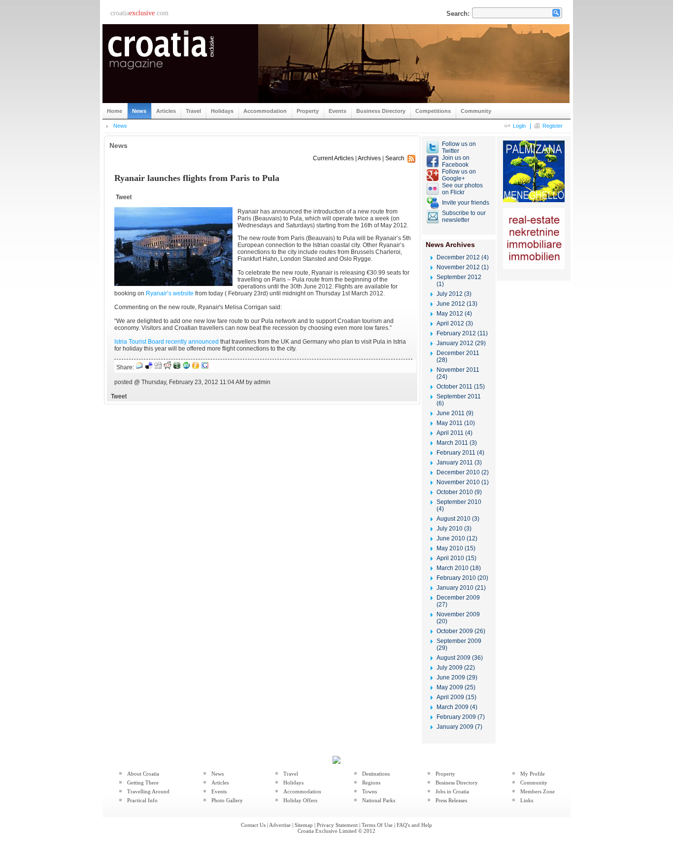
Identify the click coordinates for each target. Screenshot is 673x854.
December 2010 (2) (463, 472)
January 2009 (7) (459, 726)
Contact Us (253, 825)
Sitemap (304, 825)
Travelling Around (148, 791)
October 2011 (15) (461, 386)
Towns (369, 791)
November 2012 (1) (463, 267)
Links (526, 800)
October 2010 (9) (459, 492)
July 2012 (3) (454, 293)
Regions (371, 782)
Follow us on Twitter (459, 147)
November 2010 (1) (463, 482)
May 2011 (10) (456, 423)
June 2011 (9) (455, 413)
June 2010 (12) (457, 538)
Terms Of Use (377, 825)
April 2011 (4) (454, 432)
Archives (369, 158)
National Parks (378, 800)
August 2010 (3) (458, 518)
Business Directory (457, 782)
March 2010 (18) (459, 568)
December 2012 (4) (463, 257)
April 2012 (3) (455, 323)
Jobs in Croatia (452, 791)
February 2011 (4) (460, 452)
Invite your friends (465, 202)
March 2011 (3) (457, 442)
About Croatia (143, 774)
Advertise (280, 825)
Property (445, 774)
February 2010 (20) (462, 577)
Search (394, 158)
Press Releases (451, 800)
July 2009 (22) (456, 667)
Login (519, 126)
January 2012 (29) (461, 343)
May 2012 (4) (454, 313)
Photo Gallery (227, 800)
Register (552, 126)
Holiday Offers (300, 800)
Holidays (293, 782)
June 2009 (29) (457, 677)
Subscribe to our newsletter (464, 216)
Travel (290, 774)
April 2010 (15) (456, 558)
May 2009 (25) (456, 687)
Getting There (143, 782)
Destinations (376, 774)
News (120, 126)
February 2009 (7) (461, 716)
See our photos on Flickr (462, 189)
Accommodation (302, 791)
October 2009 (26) (461, 631)
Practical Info (142, 800)
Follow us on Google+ (459, 175)
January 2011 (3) (459, 462)
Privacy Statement (337, 825)
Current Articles (333, 158)
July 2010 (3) (454, 528)
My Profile (532, 774)
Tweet (124, 197)
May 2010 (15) (456, 548)
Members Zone (537, 791)
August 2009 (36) (460, 657)
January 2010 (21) (461, 587)
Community (533, 782)
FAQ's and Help (414, 825)
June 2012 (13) (457, 303)
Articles (220, 782)
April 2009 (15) (456, 697)
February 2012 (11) (462, 333)
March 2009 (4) (457, 707)
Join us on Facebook (456, 161)
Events (219, 791)
